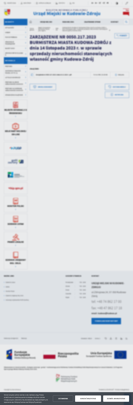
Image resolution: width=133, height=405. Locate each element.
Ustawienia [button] (63, 398)
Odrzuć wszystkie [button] (88, 398)
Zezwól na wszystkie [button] (116, 398)
